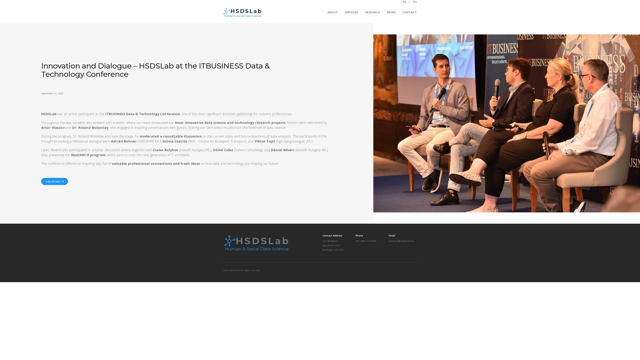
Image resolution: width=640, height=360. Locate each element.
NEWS (391, 12)
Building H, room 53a (333, 249)
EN (404, 1)
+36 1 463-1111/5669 (366, 241)
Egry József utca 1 (331, 245)
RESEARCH (372, 12)
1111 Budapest (330, 241)
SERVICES (351, 12)
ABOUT (333, 12)
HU (415, 1)
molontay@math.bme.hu (401, 241)
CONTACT (409, 12)
